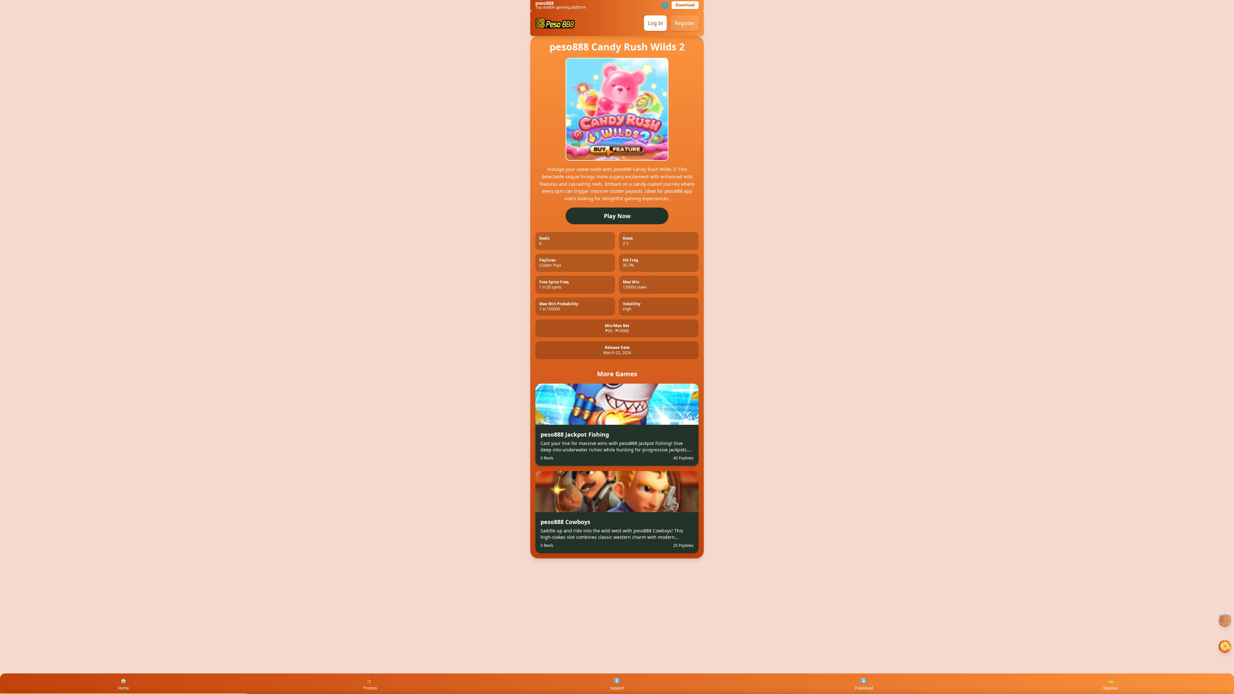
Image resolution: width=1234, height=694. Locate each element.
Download (685, 5)
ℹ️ (617, 684)
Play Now (617, 216)
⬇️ (864, 684)
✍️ (1110, 684)
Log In (655, 23)
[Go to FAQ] (1225, 620)
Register (685, 23)
